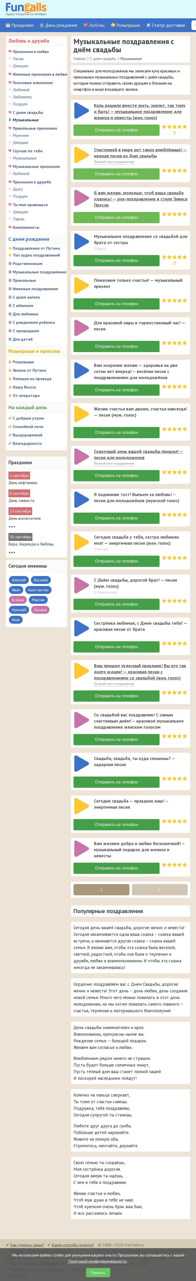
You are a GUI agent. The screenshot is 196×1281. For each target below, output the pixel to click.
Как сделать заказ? (27, 1244)
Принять (98, 1273)
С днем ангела (26, 297)
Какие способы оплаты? (73, 1244)
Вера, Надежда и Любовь (31, 543)
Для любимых (25, 313)
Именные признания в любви (40, 74)
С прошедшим (26, 330)
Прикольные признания (35, 128)
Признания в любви (31, 51)
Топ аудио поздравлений (36, 255)
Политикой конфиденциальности (97, 1261)
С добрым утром (28, 418)
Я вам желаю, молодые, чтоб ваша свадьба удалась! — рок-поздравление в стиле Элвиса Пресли (140, 199)
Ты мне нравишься (30, 204)
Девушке (20, 65)
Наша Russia (24, 387)
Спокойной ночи (28, 426)
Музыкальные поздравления (39, 271)
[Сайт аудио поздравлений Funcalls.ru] (26, 9)
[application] (82, 111)
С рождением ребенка (34, 322)
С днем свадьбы (28, 112)
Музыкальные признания (36, 166)
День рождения (61, 25)
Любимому (22, 96)
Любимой (21, 89)
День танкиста (21, 500)
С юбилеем (23, 305)
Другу (18, 189)
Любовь (97, 25)
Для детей (23, 339)
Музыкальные (24, 158)
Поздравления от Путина (36, 248)
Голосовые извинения (33, 82)
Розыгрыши (128, 25)
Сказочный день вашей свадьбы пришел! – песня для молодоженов (138, 454)
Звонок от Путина (29, 370)
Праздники (22, 25)
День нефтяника (22, 482)
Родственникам (27, 263)
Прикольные (24, 280)
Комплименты (26, 227)
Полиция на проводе (32, 378)
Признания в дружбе (32, 181)
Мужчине (21, 135)
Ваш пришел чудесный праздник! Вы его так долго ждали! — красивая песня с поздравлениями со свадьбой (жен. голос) (140, 672)
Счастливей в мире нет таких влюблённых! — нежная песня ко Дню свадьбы (140, 153)
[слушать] (82, 110)
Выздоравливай (27, 434)
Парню (18, 218)
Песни (18, 58)
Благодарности (27, 443)
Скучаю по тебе (28, 150)
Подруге (20, 103)
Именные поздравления (35, 288)
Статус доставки (168, 25)
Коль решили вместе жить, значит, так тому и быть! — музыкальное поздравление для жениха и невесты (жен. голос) (140, 111)
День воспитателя (24, 518)
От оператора (26, 395)
